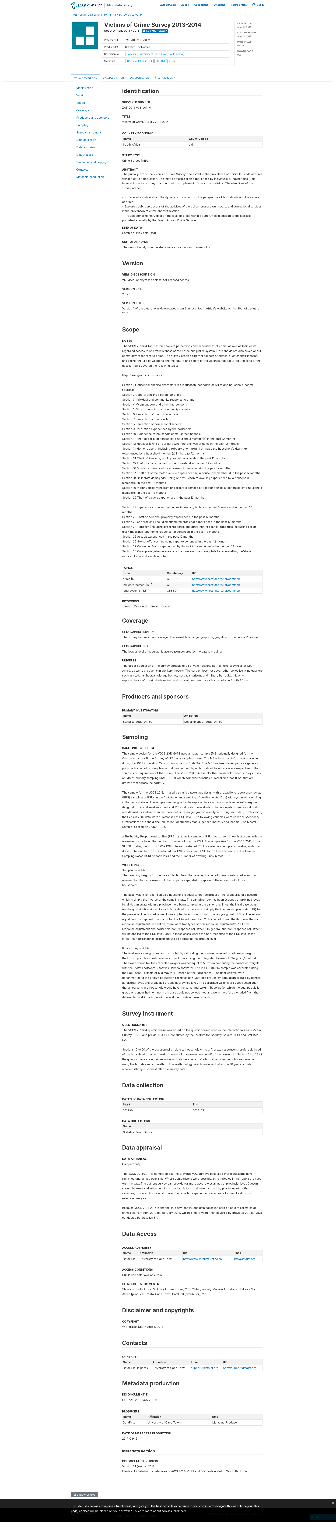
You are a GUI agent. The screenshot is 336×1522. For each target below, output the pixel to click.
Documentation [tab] (139, 77)
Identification (84, 88)
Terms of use (239, 4)
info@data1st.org (244, 1259)
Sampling (82, 125)
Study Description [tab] (85, 78)
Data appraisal (85, 147)
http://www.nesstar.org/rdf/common (216, 579)
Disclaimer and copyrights (93, 162)
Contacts (82, 169)
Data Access (84, 154)
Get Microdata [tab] (166, 77)
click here (180, 1511)
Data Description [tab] (113, 77)
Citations (219, 4)
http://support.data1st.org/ (240, 1368)
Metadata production (90, 177)
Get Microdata (156, 30)
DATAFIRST (110, 14)
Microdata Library (119, 5)
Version (81, 95)
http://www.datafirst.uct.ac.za (202, 1259)
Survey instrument (88, 132)
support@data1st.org (204, 1368)
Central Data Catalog (90, 14)
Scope (80, 102)
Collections (201, 4)
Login (260, 4)
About (185, 4)
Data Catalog (167, 4)
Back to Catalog (85, 1494)
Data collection (86, 140)
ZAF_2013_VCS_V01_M (130, 14)
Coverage (82, 110)
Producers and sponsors (92, 117)
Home (74, 14)
